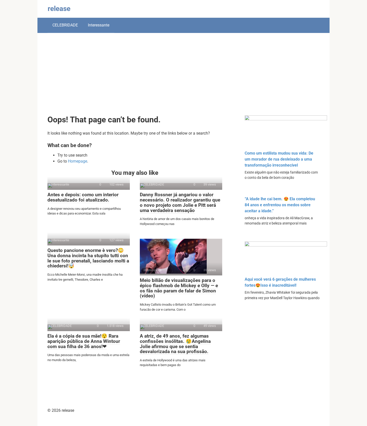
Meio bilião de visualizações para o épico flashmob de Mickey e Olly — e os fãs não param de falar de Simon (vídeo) (179, 288)
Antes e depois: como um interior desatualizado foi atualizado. (83, 197)
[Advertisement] (183, 78)
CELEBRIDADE (65, 25)
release (59, 8)
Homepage (77, 161)
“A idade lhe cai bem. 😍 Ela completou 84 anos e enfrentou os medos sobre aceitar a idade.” (280, 205)
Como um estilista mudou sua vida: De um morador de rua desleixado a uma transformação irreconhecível (279, 159)
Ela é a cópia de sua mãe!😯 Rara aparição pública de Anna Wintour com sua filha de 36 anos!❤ (83, 341)
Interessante (98, 25)
